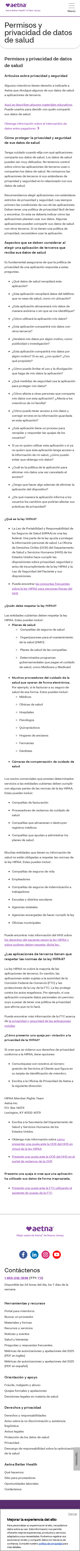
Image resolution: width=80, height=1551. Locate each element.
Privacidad (11, 1443)
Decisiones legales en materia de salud (31, 1396)
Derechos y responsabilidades (25, 1415)
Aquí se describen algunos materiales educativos (38, 104)
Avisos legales (14, 1431)
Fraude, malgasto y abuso (22, 1385)
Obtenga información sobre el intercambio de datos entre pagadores (35, 126)
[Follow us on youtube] (57, 1255)
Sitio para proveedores (20, 1478)
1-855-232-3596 (16, 1278)
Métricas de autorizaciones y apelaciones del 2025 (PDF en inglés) (39, 1353)
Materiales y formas (18, 1322)
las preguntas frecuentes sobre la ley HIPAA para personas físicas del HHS (42, 588)
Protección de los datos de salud (26, 1437)
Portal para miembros (19, 1311)
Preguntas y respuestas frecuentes (28, 1345)
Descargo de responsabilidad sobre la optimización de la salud (39, 1450)
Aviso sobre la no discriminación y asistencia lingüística (34, 1423)
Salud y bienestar (16, 1339)
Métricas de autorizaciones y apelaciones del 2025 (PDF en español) (39, 1363)
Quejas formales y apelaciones (25, 1391)
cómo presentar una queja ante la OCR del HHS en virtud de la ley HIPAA (42, 1144)
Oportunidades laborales (21, 1483)
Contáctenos (13, 1489)
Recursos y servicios (18, 1328)
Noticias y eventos (16, 1334)
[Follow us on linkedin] (34, 1255)
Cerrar (72, 1514)
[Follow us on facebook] (23, 1255)
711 (40, 1278)
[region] (40, 1530)
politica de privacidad (51, 1543)
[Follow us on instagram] (45, 1255)
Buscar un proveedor (18, 1317)
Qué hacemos (14, 1472)
